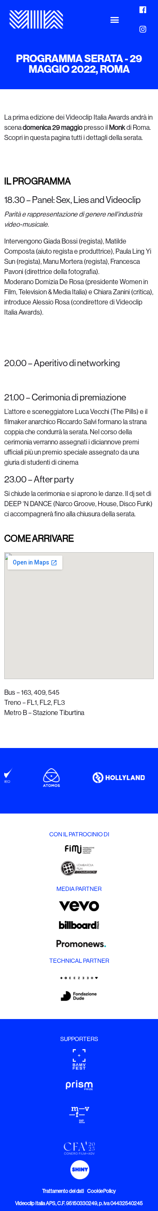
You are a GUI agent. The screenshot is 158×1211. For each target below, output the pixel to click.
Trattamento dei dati (63, 1191)
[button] (114, 20)
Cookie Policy (101, 1191)
